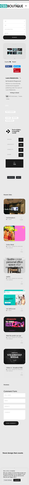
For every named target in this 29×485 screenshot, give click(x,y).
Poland (14, 62)
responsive (9, 120)
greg (10, 219)
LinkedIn (16, 71)
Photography (10, 111)
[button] (14, 21)
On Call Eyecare (11, 309)
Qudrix (8, 276)
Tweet (17, 66)
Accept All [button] (17, 480)
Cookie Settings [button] (8, 480)
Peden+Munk (10, 244)
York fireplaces (10, 218)
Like (8, 66)
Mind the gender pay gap (13, 335)
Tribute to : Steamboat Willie (14, 368)
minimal (15, 117)
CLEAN (8, 117)
